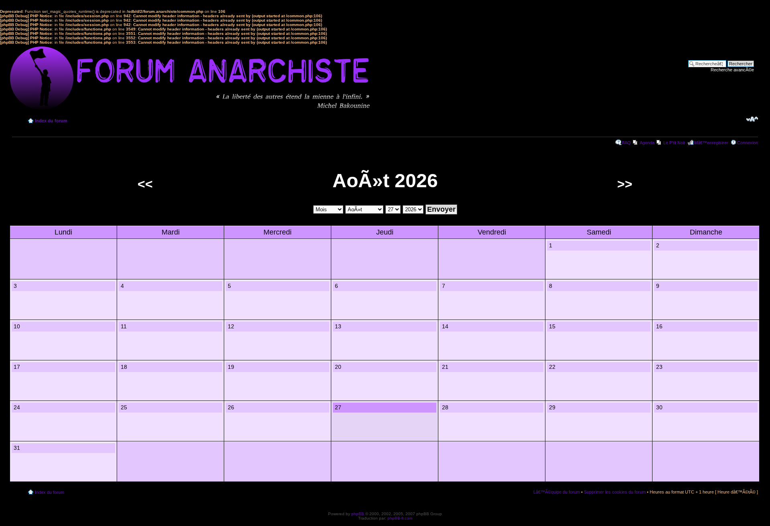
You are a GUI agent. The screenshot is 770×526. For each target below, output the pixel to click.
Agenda (647, 142)
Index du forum (51, 120)
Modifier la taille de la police (752, 119)
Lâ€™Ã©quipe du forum (556, 492)
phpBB (357, 514)
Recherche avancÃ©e (732, 69)
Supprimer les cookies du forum (615, 492)
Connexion (747, 142)
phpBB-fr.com (399, 518)
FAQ (626, 142)
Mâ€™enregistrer (711, 142)
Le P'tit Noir (674, 142)
